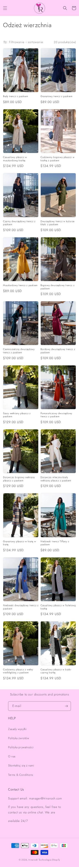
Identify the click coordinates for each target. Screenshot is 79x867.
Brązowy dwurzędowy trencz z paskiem (57, 287)
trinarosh (33, 859)
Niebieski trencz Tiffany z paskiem (55, 543)
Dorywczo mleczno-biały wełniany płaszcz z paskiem (56, 479)
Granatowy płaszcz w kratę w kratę (19, 543)
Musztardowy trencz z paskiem (20, 285)
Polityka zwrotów (18, 738)
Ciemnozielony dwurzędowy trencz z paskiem (18, 351)
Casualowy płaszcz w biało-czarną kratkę (56, 671)
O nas (12, 756)
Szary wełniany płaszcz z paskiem (16, 415)
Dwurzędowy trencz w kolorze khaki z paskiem (57, 223)
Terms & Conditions (20, 775)
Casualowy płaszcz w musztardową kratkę (15, 159)
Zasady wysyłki (17, 729)
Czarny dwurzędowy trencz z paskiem (19, 223)
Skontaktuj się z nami (21, 765)
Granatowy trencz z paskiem (57, 96)
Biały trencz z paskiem (15, 96)
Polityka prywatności (21, 747)
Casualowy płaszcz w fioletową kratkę (58, 607)
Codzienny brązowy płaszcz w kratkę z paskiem (57, 159)
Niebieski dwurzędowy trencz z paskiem (20, 607)
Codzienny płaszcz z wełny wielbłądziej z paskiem (18, 671)
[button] (5, 8)
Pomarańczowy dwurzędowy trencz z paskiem (56, 415)
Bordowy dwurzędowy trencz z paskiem (58, 351)
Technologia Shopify (49, 859)
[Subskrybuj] (66, 706)
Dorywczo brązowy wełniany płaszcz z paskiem (19, 479)
